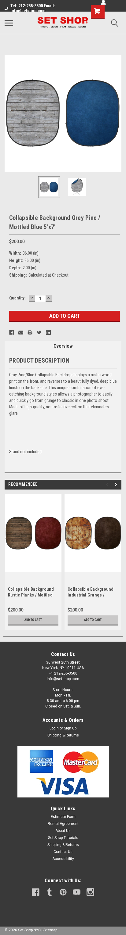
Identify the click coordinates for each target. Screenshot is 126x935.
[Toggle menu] (9, 23)
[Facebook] (11, 332)
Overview (63, 346)
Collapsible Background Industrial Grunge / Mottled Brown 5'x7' (91, 595)
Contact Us (63, 852)
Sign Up (70, 728)
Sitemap (50, 930)
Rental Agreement (63, 824)
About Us (63, 831)
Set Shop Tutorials (63, 838)
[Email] (20, 332)
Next (116, 113)
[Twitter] (39, 332)
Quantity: (17, 298)
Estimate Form (63, 817)
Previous (9, 113)
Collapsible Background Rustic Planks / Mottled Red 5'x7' (31, 595)
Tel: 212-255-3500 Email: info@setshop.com (32, 8)
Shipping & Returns (63, 735)
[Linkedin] (48, 332)
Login (54, 728)
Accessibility (63, 859)
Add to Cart (33, 620)
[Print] (30, 332)
